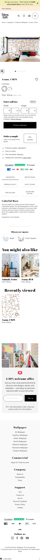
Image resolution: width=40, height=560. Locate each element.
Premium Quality (10, 184)
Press (20, 480)
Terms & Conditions (20, 501)
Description (10, 177)
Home (4, 22)
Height (28, 108)
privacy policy (14, 409)
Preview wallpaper (20, 125)
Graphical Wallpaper (21, 22)
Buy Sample (30, 138)
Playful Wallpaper (20, 441)
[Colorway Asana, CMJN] (4, 88)
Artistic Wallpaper (20, 438)
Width (11, 108)
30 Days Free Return (29, 192)
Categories (10, 22)
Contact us (20, 495)
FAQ (20, 492)
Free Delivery (10, 192)
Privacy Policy (20, 504)
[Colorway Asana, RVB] (10, 88)
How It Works (30, 184)
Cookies (20, 508)
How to (20, 498)
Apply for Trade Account (20, 462)
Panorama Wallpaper (20, 448)
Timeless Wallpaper (20, 451)
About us (20, 474)
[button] (24, 15)
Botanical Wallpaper (20, 444)
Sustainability (20, 477)
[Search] (18, 15)
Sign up (30, 398)
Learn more (27, 158)
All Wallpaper (20, 432)
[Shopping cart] (29, 15)
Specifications (30, 177)
